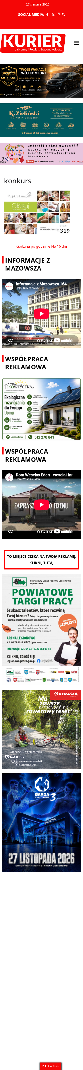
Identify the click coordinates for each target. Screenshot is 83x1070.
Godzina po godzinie (33, 246)
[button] (76, 43)
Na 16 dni (59, 246)
